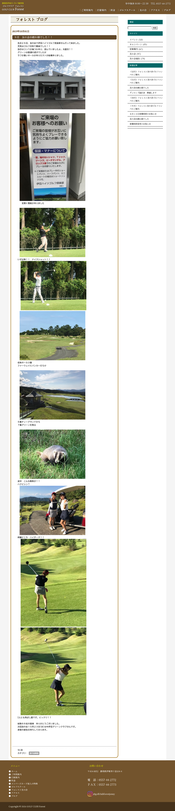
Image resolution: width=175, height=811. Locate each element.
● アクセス (14, 792)
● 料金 (12, 780)
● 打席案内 (14, 777)
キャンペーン (138, 44)
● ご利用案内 (15, 774)
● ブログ (13, 795)
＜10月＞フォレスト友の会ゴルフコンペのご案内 (146, 99)
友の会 (135, 54)
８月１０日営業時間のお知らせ (143, 114)
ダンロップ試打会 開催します (143, 93)
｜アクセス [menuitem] (154, 10)
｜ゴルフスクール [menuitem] (126, 10)
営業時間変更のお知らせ (140, 124)
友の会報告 (34, 753)
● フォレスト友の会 (18, 789)
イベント (136, 40)
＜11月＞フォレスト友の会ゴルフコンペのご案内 (146, 81)
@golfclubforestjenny (104, 794)
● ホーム (13, 771)
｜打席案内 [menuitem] (100, 10)
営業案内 (136, 49)
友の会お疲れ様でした (139, 88)
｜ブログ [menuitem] (166, 10)
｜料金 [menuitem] (111, 10)
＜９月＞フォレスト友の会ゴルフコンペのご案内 (146, 107)
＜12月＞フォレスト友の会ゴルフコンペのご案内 (146, 73)
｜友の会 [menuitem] (142, 10)
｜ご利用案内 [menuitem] (86, 10)
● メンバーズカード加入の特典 (23, 783)
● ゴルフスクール (17, 786)
